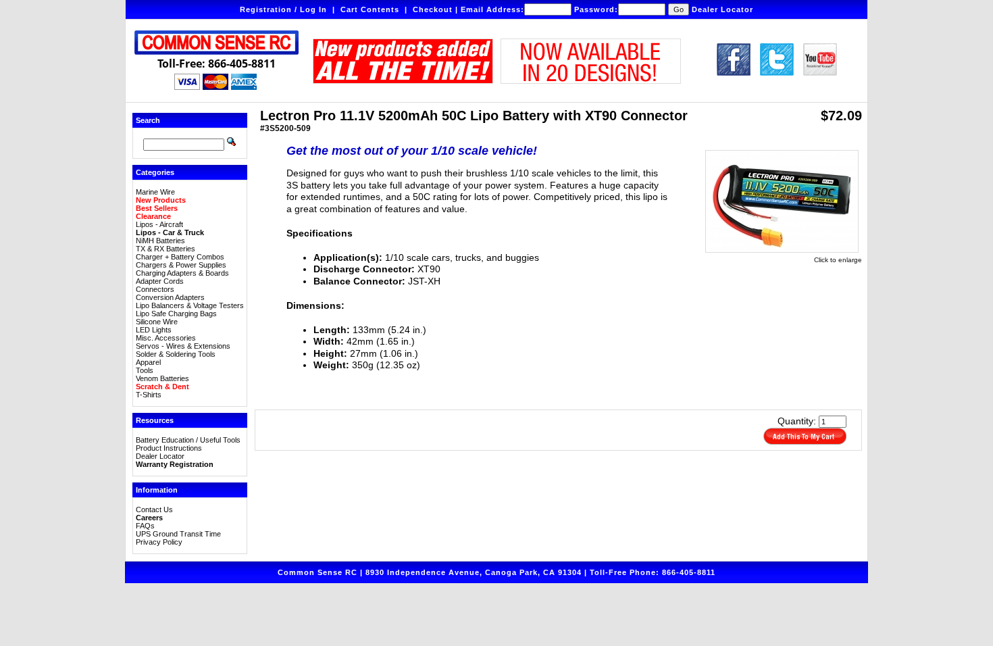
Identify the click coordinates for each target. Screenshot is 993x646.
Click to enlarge (838, 260)
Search (148, 120)
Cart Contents (369, 9)
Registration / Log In (283, 9)
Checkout (433, 9)
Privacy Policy (159, 542)
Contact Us (154, 509)
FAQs (145, 526)
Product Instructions (169, 448)
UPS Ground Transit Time (178, 534)
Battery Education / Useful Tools (188, 440)
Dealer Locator (722, 9)
